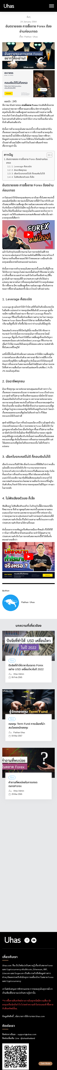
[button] (48, 155)
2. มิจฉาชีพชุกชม (19, 170)
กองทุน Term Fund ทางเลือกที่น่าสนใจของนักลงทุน (27, 726)
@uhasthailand (28, 1038)
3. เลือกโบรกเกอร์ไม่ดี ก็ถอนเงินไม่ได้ (28, 173)
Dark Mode (45, 1063)
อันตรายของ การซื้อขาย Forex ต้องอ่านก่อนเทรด (27, 161)
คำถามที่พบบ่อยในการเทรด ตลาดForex (23, 784)
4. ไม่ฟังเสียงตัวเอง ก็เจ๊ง (23, 177)
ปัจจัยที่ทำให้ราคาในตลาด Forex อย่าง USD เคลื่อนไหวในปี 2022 (26, 667)
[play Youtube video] (28, 234)
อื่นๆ (28, 17)
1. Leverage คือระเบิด (22, 166)
